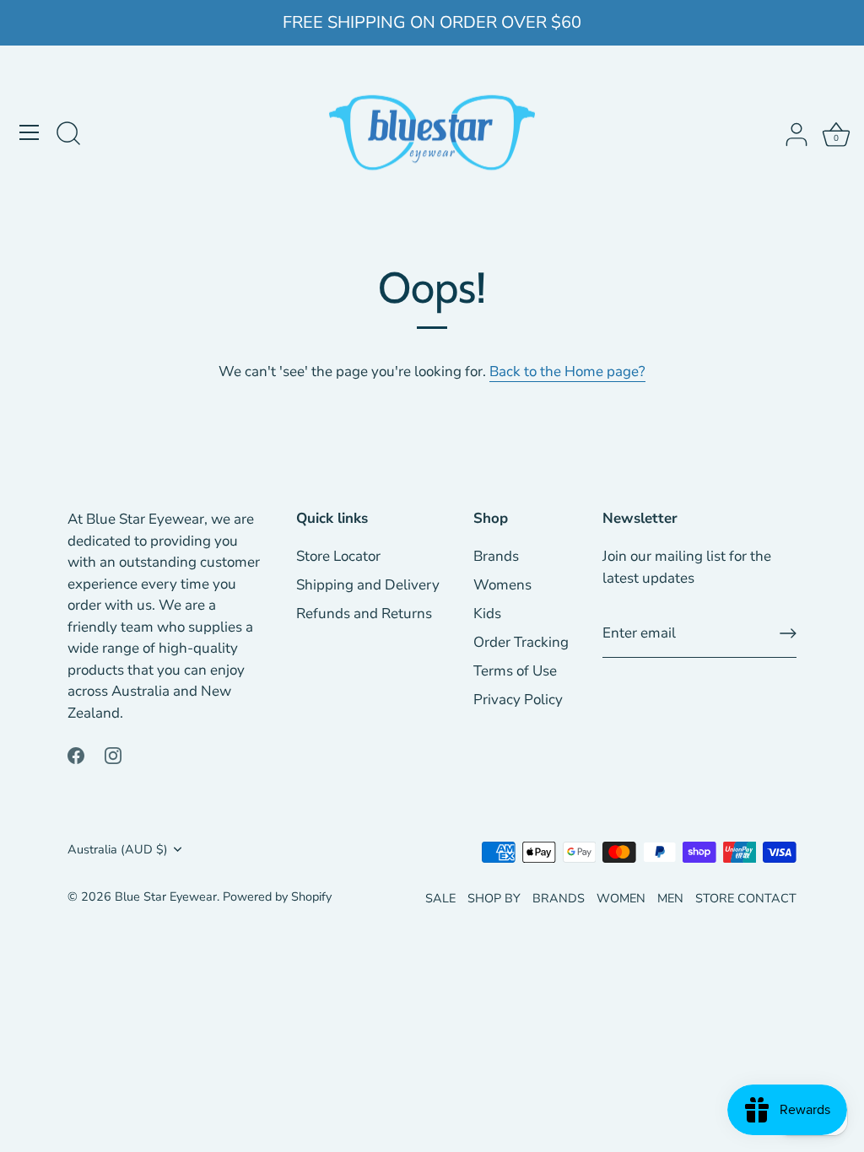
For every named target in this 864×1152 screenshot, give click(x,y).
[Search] (68, 134)
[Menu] (29, 132)
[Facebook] (76, 754)
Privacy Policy (518, 699)
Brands (496, 556)
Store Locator (338, 556)
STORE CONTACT (745, 898)
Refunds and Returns (364, 613)
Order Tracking (521, 642)
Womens (502, 585)
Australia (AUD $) (118, 849)
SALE (440, 898)
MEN (670, 898)
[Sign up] (788, 633)
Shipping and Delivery (368, 585)
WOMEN (621, 898)
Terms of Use (515, 671)
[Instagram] (113, 754)
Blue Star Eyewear (166, 896)
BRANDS (558, 898)
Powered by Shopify (277, 896)
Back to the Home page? (567, 371)
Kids (487, 613)
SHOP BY (494, 898)
